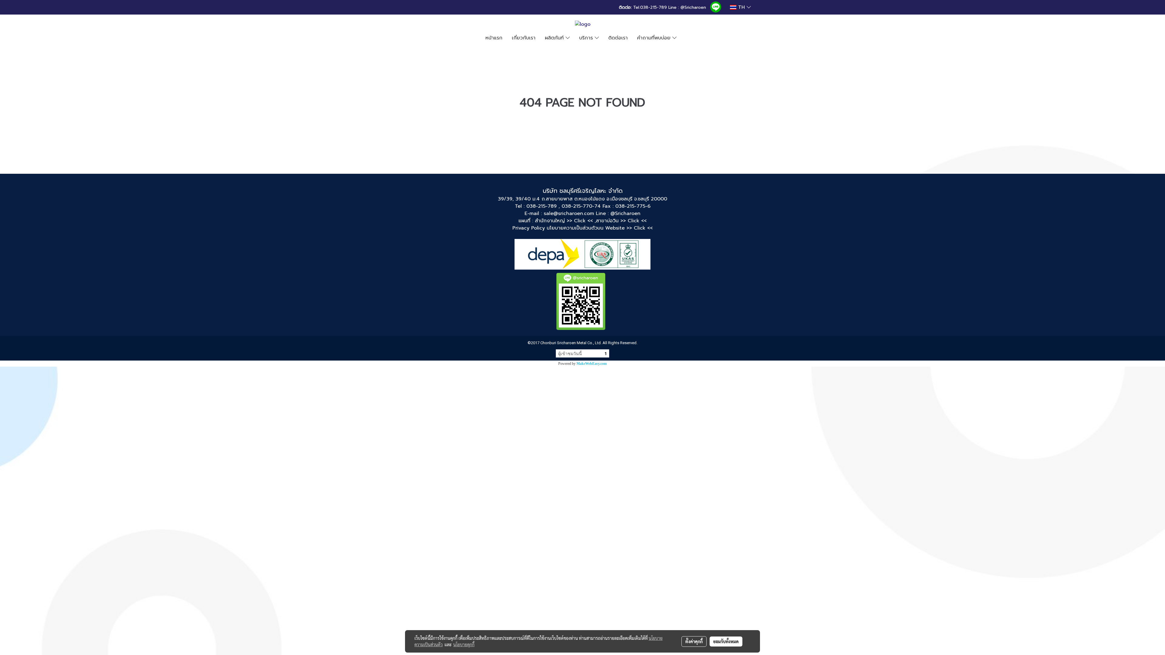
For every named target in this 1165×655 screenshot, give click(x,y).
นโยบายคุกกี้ (463, 644)
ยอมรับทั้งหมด (726, 641)
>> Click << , (581, 220)
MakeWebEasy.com (591, 363)
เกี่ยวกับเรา (523, 38)
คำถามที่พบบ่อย (654, 38)
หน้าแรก (493, 38)
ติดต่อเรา (618, 38)
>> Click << (633, 220)
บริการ (587, 38)
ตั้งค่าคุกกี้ (694, 641)
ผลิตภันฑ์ (555, 38)
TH (741, 7)
